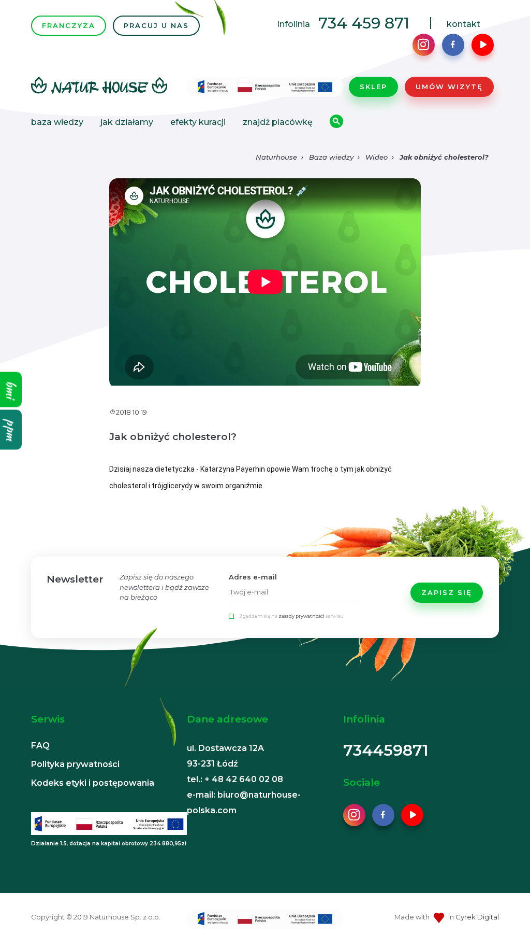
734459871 (386, 750)
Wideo (376, 157)
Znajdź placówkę (278, 122)
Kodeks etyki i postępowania (92, 783)
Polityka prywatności (75, 764)
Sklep (373, 86)
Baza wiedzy (57, 122)
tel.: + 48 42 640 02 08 (235, 779)
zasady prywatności (301, 616)
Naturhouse (276, 157)
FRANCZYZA (68, 25)
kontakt (463, 24)
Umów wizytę (449, 86)
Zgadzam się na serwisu (291, 616)
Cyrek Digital (477, 917)
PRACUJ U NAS (156, 25)
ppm (11, 430)
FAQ (40, 745)
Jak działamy (126, 122)
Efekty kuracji (198, 122)
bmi (11, 390)
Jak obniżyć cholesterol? (444, 157)
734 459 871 (363, 23)
